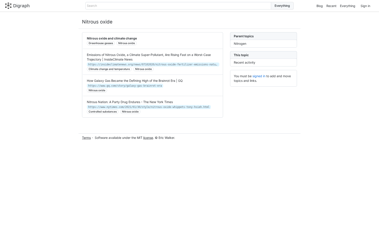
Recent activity (244, 62)
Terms (86, 137)
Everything (347, 6)
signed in (258, 76)
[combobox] (178, 6)
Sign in (365, 6)
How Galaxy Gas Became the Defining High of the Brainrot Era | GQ (135, 80)
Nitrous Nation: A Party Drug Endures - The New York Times (130, 102)
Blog (319, 6)
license (148, 137)
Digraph (21, 5)
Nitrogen (240, 43)
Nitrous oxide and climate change (112, 38)
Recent (331, 6)
